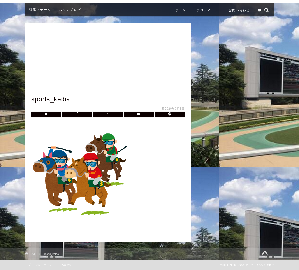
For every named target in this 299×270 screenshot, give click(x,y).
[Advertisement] (108, 62)
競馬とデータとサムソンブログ (55, 9)
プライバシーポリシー (41, 264)
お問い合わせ (239, 10)
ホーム (180, 10)
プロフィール (207, 10)
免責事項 (66, 264)
